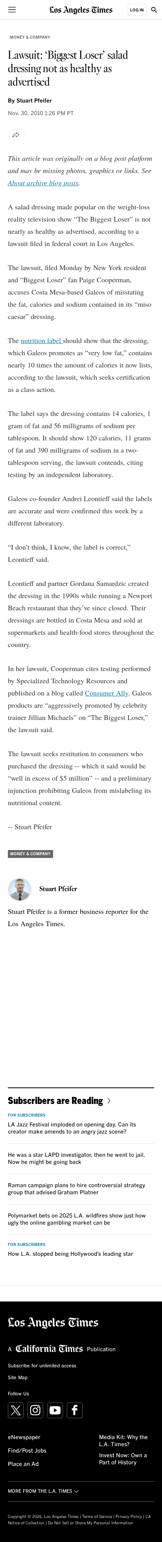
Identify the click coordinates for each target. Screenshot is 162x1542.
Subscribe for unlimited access (42, 1366)
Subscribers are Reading (55, 1100)
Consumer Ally (106, 692)
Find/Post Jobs (27, 1451)
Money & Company (30, 37)
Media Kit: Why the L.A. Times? (123, 1441)
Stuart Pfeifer (34, 101)
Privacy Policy (129, 1517)
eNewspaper (24, 1437)
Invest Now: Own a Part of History (123, 1459)
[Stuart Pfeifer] (19, 889)
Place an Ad (23, 1464)
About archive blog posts (43, 182)
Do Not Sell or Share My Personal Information (90, 1523)
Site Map (18, 1378)
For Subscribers (27, 1115)
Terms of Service (97, 1517)
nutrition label (42, 340)
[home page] (81, 9)
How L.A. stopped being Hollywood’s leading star (70, 1254)
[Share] (16, 134)
